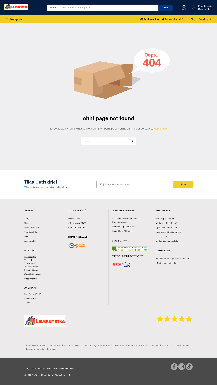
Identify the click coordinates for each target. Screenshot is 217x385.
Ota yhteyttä (205, 19)
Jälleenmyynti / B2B (77, 223)
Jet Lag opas (161, 236)
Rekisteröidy (204, 9)
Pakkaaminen (183, 345)
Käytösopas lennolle (165, 218)
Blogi (193, 19)
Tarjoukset (51, 349)
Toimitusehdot (30, 232)
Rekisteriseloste (31, 227)
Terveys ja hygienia (35, 349)
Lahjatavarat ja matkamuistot (96, 345)
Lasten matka (119, 345)
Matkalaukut (168, 345)
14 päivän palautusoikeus (167, 263)
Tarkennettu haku (66, 368)
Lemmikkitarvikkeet (137, 345)
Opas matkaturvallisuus (166, 227)
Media (27, 236)
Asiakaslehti (30, 241)
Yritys (27, 218)
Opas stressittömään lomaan (168, 232)
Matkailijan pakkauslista (123, 226)
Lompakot (154, 345)
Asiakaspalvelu (75, 218)
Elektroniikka (55, 345)
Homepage (160, 128)
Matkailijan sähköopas (122, 231)
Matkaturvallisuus (72, 345)
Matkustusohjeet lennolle (167, 223)
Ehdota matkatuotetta (77, 227)
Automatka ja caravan (36, 345)
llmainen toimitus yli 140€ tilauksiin (172, 258)
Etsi (165, 7)
